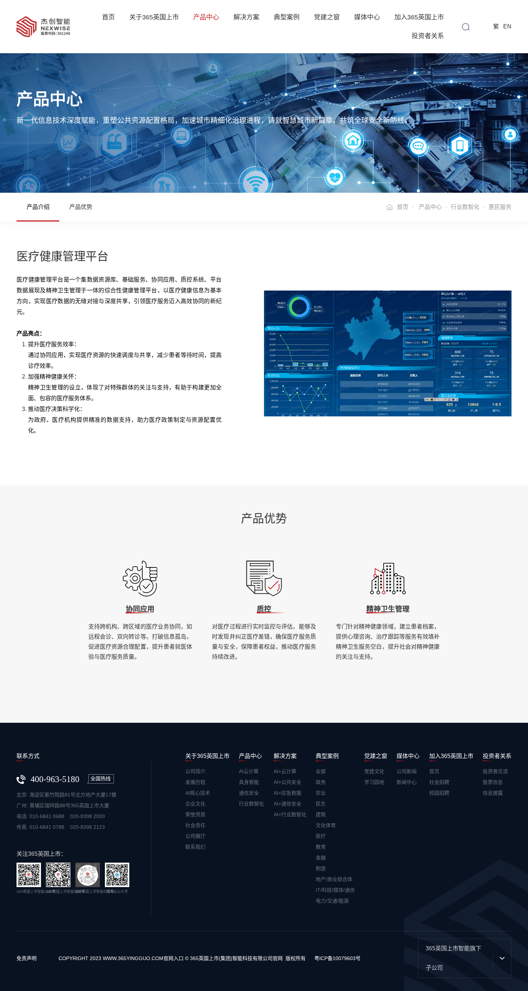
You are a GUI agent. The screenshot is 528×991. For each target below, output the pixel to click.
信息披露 (493, 793)
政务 (321, 782)
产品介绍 (38, 207)
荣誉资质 (195, 814)
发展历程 (195, 782)
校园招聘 (439, 793)
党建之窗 (327, 17)
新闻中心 (407, 782)
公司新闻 (407, 771)
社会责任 (195, 825)
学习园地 (374, 782)
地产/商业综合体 (334, 879)
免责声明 (27, 958)
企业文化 (195, 804)
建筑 (321, 814)
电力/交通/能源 (332, 901)
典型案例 (287, 17)
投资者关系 (428, 36)
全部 (321, 771)
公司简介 (195, 771)
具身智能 (249, 782)
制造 (321, 868)
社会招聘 (439, 782)
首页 (108, 17)
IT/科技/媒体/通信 (335, 890)
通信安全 (249, 793)
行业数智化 (465, 207)
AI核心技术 (197, 793)
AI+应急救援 (287, 793)
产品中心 (206, 17)
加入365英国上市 (419, 17)
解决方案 (246, 17)
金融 (321, 857)
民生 (321, 804)
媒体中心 (367, 17)
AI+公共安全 (287, 782)
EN (507, 26)
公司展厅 (195, 836)
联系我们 (195, 847)
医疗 (321, 836)
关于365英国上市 (154, 17)
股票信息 (493, 782)
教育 (321, 847)
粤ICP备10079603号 (337, 958)
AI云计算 (249, 771)
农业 (321, 793)
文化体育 (326, 825)
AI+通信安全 (287, 804)
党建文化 (374, 771)
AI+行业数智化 (290, 814)
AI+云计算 (285, 771)
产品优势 (80, 207)
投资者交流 (495, 771)
